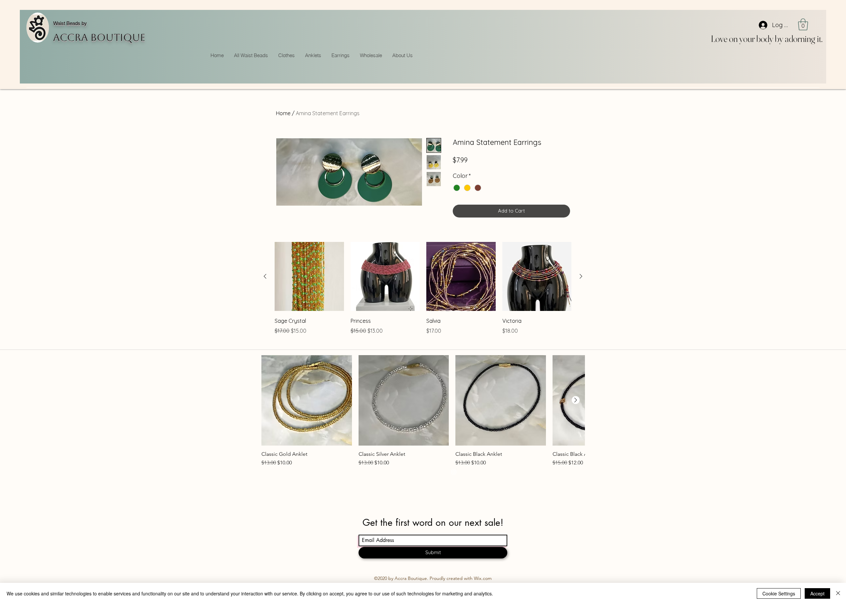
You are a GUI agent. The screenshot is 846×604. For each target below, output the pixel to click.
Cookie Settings (778, 593)
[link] (803, 24)
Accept (817, 593)
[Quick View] (309, 276)
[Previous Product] (265, 276)
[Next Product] (581, 276)
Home (283, 113)
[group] (423, 293)
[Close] (838, 593)
